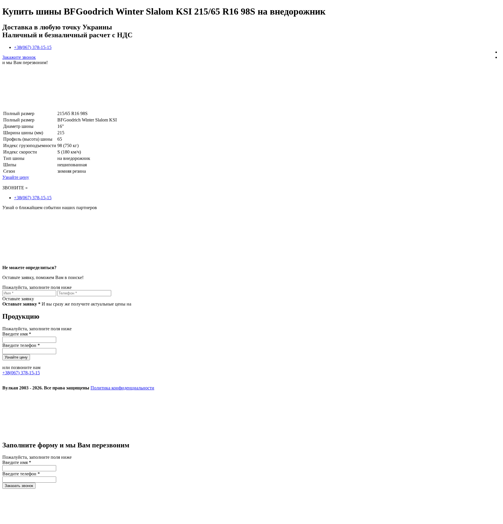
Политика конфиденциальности (122, 387)
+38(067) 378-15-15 (33, 47)
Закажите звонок (19, 57)
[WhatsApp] (311, 432)
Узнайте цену (15, 177)
